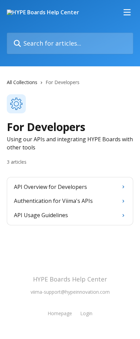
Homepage (60, 313)
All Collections (22, 82)
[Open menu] (127, 12)
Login (86, 313)
